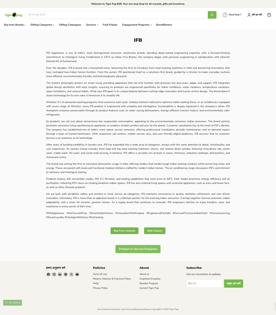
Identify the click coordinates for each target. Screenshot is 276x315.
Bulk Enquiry (154, 230)
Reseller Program (149, 283)
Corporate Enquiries (150, 278)
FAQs (96, 283)
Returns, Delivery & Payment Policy (112, 278)
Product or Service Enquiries (138, 249)
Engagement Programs (136, 25)
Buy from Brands (14, 25)
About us (144, 274)
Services (91, 25)
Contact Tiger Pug (149, 288)
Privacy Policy (100, 288)
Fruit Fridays (110, 25)
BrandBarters (164, 25)
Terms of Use (100, 274)
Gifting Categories (42, 25)
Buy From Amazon (124, 230)
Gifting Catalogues (70, 25)
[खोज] (212, 15)
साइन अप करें (234, 283)
